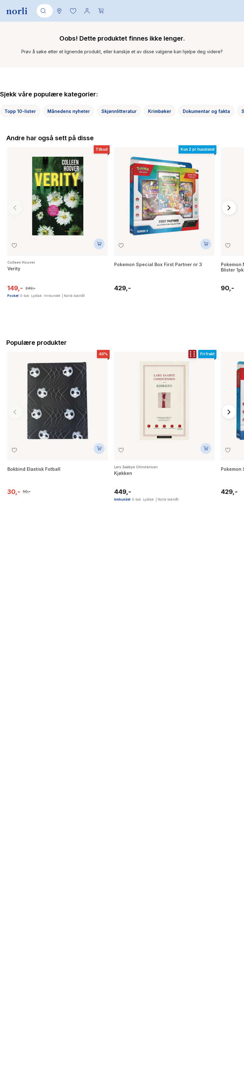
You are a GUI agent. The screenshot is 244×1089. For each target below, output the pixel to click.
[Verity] (57, 193)
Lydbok (36, 296)
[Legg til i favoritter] (14, 246)
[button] (73, 11)
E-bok (24, 296)
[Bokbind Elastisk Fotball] (57, 397)
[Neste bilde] (229, 208)
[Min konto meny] (87, 11)
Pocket (12, 296)
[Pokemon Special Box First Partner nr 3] (164, 193)
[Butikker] (59, 11)
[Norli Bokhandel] (16, 10)
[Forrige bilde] (15, 208)
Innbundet (52, 296)
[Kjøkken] (164, 397)
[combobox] (44, 10)
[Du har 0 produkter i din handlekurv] (101, 11)
